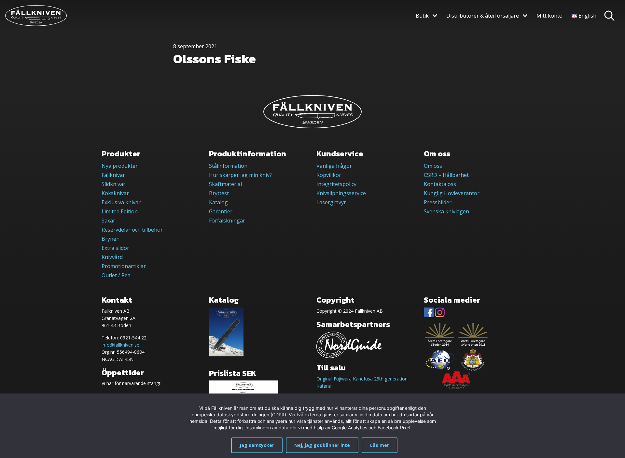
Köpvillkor (328, 175)
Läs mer (379, 445)
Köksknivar (115, 193)
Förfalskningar (227, 220)
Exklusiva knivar (121, 202)
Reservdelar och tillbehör (132, 229)
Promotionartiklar (124, 266)
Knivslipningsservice (341, 193)
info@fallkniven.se (120, 345)
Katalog (218, 202)
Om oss (433, 165)
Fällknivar (113, 175)
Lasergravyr (331, 202)
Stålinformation (228, 165)
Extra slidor (115, 247)
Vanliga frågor (334, 165)
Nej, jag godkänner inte (322, 445)
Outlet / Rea (116, 275)
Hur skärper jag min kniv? (240, 175)
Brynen (110, 238)
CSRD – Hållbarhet (446, 175)
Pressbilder (437, 202)
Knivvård (112, 257)
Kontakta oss (440, 184)
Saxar (108, 220)
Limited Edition (120, 211)
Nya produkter (120, 165)
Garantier (220, 211)
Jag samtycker (257, 445)
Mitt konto (549, 15)
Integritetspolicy (336, 184)
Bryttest (219, 193)
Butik (422, 15)
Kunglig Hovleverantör (451, 193)
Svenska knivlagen (446, 211)
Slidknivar (113, 184)
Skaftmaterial (225, 184)
